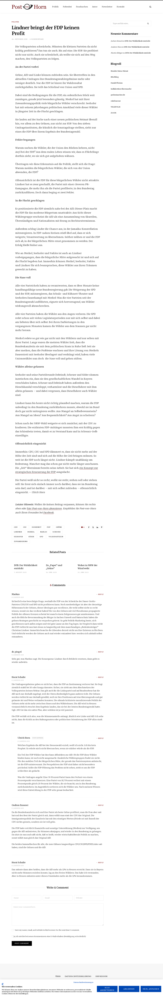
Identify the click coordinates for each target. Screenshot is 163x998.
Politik (15, 22)
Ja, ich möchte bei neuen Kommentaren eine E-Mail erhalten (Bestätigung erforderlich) (50, 936)
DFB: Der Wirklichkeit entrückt (137, 41)
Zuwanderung (21, 541)
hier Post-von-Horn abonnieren (44, 508)
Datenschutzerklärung (78, 976)
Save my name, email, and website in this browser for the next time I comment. (47, 930)
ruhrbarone (116, 101)
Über (58, 976)
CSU (24, 527)
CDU (16, 527)
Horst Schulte (19, 677)
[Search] (150, 7)
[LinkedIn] (5, 66)
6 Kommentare (37, 39)
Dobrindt (36, 527)
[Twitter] (5, 59)
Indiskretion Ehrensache (121, 89)
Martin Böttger (116, 53)
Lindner (18, 532)
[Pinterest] (102, 527)
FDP (49, 527)
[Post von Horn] (29, 7)
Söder (31, 537)
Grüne (59, 527)
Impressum (101, 976)
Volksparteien (56, 537)
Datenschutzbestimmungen (83, 982)
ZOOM (113, 113)
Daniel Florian (117, 83)
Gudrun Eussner (20, 805)
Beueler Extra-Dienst (119, 71)
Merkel (31, 532)
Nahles (43, 532)
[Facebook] (5, 53)
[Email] (5, 72)
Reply (101, 594)
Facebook (48, 512)
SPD (41, 537)
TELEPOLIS (115, 107)
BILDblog (115, 77)
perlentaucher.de (118, 95)
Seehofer (18, 537)
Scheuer (56, 532)
